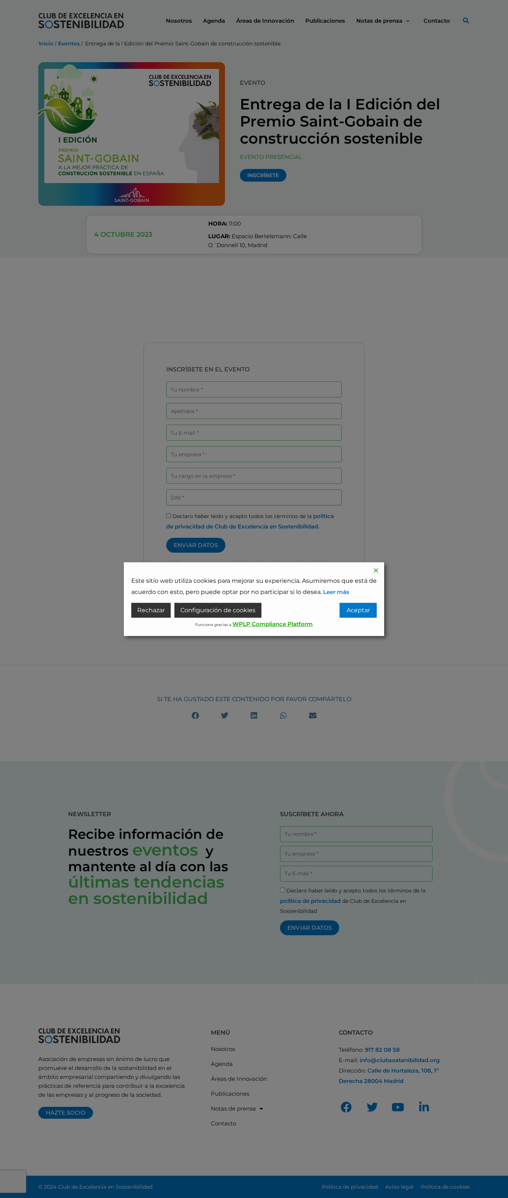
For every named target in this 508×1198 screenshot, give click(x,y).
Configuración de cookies (217, 610)
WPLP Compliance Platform (272, 623)
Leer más (336, 591)
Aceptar (358, 610)
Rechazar (151, 610)
